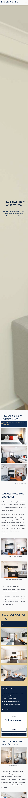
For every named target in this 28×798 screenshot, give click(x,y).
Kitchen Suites (12, 592)
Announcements (9, 213)
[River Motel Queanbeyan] (9, 2)
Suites (20, 216)
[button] (14, 730)
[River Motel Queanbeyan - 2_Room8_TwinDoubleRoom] (14, 444)
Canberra (6, 211)
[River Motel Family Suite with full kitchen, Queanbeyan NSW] (14, 480)
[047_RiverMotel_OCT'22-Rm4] (14, 681)
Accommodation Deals (17, 211)
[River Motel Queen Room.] (14, 763)
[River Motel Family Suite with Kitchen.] (14, 554)
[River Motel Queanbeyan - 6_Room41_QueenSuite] (14, 462)
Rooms (15, 216)
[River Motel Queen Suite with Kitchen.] (14, 577)
